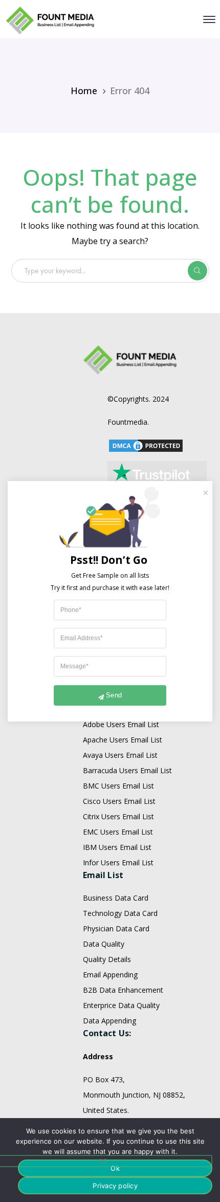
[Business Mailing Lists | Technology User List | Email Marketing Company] (51, 19)
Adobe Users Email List (121, 724)
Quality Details (107, 959)
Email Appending (110, 974)
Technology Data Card (120, 913)
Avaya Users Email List (120, 755)
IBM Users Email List (117, 847)
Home (84, 90)
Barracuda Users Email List (127, 770)
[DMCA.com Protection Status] (145, 445)
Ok (115, 1168)
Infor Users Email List (118, 862)
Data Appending (109, 1020)
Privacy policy (115, 1186)
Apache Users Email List (122, 740)
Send (114, 695)
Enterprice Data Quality (121, 1005)
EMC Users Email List (118, 832)
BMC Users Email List (118, 786)
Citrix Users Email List (118, 816)
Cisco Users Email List (119, 801)
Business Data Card (115, 898)
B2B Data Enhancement (123, 990)
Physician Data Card (116, 928)
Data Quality (103, 944)
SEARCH (198, 270)
